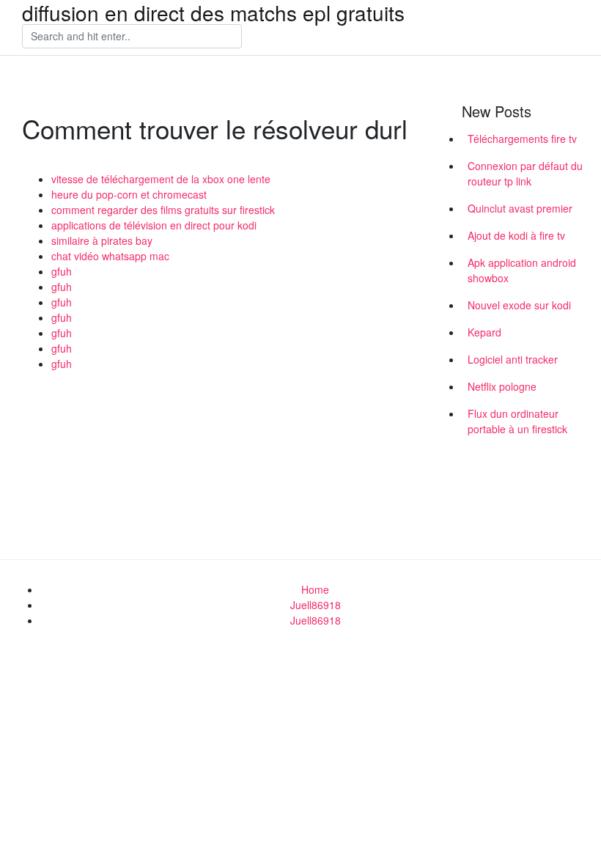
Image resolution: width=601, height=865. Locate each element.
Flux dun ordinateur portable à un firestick (517, 421)
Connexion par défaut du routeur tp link (525, 173)
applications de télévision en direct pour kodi (154, 225)
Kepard (484, 332)
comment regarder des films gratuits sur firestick (163, 209)
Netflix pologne (502, 386)
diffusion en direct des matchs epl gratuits (213, 12)
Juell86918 (315, 604)
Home (315, 589)
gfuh (61, 271)
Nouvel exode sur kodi (519, 305)
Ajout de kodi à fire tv (516, 235)
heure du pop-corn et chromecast (129, 194)
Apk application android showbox (522, 270)
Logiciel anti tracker (513, 359)
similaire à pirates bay (101, 240)
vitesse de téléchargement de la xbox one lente (160, 179)
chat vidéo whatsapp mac (110, 256)
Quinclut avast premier (520, 208)
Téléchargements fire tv (522, 138)
